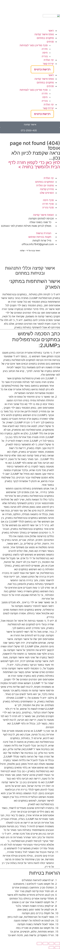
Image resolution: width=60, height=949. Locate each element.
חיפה (45, 52)
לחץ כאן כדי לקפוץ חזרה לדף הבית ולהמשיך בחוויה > (34, 164)
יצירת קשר (48, 63)
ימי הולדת (49, 60)
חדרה (45, 48)
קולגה (22, 250)
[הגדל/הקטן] (57, 943)
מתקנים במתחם (45, 37)
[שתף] (45, 943)
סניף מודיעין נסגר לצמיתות (34, 45)
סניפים (50, 41)
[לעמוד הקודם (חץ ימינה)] (57, 947)
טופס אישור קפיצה (44, 34)
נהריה (45, 56)
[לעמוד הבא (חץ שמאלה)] (51, 947)
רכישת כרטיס (42, 69)
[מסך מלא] (51, 943)
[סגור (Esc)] (39, 943)
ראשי (51, 30)
